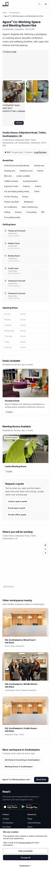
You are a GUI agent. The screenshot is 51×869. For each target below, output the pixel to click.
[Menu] (46, 4)
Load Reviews (40, 152)
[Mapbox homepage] (8, 586)
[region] (25, 565)
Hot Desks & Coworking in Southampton (22, 760)
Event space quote (16, 508)
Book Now (41, 779)
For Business (7, 823)
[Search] (39, 4)
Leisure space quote (17, 501)
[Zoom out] (45, 549)
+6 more (19, 123)
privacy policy (25, 843)
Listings (5, 819)
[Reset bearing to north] (45, 553)
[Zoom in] (45, 545)
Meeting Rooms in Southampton (19, 766)
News (29, 827)
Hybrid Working (33, 823)
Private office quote (17, 514)
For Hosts (6, 827)
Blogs (29, 819)
